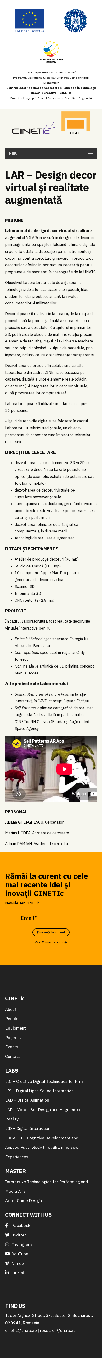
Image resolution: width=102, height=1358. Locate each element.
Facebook (20, 1225)
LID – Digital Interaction (27, 1128)
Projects (13, 1037)
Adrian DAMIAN (18, 843)
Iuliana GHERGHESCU (24, 822)
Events (11, 1047)
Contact (12, 1056)
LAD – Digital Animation (27, 1100)
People (11, 1018)
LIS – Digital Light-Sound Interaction (39, 1091)
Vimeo (17, 1263)
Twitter (18, 1235)
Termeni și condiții (55, 942)
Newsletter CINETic (22, 903)
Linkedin (19, 1272)
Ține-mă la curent (51, 932)
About (11, 1009)
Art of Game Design (23, 1200)
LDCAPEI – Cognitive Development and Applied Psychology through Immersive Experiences (42, 1147)
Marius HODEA (18, 832)
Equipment (15, 1028)
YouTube (19, 1253)
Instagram (21, 1244)
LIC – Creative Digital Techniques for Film (44, 1081)
